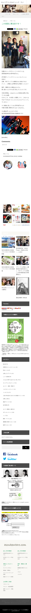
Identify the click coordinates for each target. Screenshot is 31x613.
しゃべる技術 (6, 376)
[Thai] (20, 308)
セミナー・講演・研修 (8, 386)
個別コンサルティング (8, 564)
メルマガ (20, 574)
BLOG (4, 364)
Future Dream (18, 481)
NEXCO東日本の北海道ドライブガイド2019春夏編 (8, 268)
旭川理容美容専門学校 (8, 156)
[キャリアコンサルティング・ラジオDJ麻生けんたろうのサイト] (15, 545)
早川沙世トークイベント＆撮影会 (8, 288)
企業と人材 (5, 398)
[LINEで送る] (19, 29)
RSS (20, 607)
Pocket (25, 29)
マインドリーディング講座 (8, 573)
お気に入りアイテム (7, 373)
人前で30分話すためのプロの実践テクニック (13, 395)
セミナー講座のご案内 (8, 409)
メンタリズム (6, 392)
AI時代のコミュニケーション (9, 367)
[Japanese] (13, 308)
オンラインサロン (7, 567)
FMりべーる (12, 20)
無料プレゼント (6, 425)
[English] (5, 308)
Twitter (10, 607)
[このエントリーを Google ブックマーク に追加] (15, 29)
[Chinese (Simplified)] (2, 308)
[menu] (28, 2)
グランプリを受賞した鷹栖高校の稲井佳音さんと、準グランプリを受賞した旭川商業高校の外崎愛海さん (22, 270)
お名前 (9, 523)
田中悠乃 (16, 156)
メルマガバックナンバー (8, 389)
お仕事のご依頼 (7, 581)
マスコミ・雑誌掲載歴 (8, 586)
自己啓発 (5, 405)
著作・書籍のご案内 (22, 564)
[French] (7, 308)
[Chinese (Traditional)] (4, 308)
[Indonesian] (10, 308)
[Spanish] (19, 308)
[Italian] (11, 308)
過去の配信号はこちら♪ (16, 478)
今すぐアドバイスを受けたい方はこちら (11, 534)
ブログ (19, 572)
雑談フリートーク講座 (8, 576)
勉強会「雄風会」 (7, 570)
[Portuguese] (16, 308)
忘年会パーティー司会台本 (8, 558)
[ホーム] (2, 13)
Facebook (13, 607)
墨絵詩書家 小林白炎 (21, 297)
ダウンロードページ (7, 412)
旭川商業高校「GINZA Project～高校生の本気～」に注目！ (22, 250)
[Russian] (17, 308)
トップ (4, 415)
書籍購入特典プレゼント (8, 421)
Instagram (17, 607)
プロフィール (6, 584)
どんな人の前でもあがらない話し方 (11, 379)
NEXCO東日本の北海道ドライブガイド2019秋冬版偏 (8, 251)
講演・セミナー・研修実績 (8, 589)
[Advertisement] (15, 187)
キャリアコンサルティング (9, 383)
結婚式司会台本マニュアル (8, 554)
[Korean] (14, 308)
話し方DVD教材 (7, 551)
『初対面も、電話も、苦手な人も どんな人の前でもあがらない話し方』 (15, 354)
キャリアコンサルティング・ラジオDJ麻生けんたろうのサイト (18, 610)
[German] (8, 308)
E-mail (9, 525)
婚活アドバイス (6, 401)
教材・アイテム (6, 418)
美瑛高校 (20, 156)
